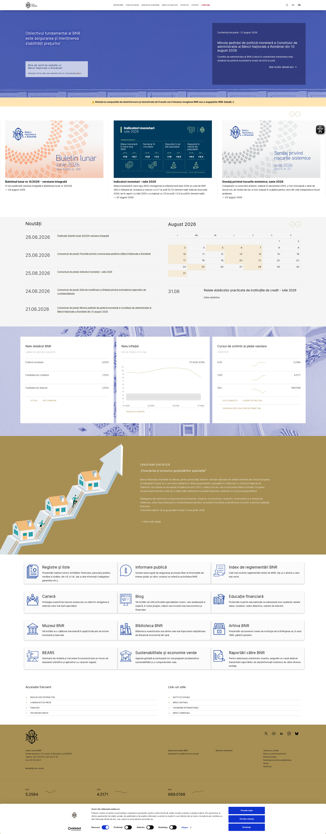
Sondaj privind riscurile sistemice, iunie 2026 (252, 181)
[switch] (128, 827)
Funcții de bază (132, 5)
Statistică (184, 5)
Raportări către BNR (247, 652)
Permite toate (247, 810)
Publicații (34, 708)
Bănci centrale (180, 702)
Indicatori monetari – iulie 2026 (135, 181)
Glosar (266, 763)
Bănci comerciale (181, 713)
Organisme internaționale (186, 708)
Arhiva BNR (239, 625)
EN (293, 5)
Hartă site (267, 766)
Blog (139, 596)
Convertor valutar (252, 400)
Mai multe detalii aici (281, 67)
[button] (299, 5)
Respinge (246, 827)
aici (78, 73)
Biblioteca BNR (148, 625)
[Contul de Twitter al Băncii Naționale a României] (267, 737)
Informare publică (151, 567)
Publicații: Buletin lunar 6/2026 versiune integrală (83, 235)
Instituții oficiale (181, 697)
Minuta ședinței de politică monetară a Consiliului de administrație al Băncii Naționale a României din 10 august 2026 (257, 46)
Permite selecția (247, 819)
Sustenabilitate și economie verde (166, 652)
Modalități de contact (34, 768)
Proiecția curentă (135, 412)
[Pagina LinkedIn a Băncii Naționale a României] (281, 737)
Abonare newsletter (224, 750)
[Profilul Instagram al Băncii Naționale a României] (289, 737)
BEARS (48, 652)
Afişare (184, 827)
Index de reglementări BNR (253, 567)
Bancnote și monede (151, 5)
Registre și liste (56, 567)
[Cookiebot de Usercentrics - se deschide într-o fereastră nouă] (74, 829)
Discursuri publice (39, 713)
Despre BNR (118, 5)
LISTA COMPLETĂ (229, 400)
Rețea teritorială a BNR (178, 750)
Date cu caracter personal (274, 754)
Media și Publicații (170, 5)
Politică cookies (270, 757)
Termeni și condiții (271, 750)
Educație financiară (246, 596)
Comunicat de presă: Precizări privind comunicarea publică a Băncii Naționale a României (104, 253)
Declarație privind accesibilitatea (277, 760)
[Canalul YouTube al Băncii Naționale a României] (274, 737)
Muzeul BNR (53, 625)
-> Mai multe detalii (151, 521)
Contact (195, 5)
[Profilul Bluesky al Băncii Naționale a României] (297, 737)
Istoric (34, 400)
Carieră (48, 596)
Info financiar (49, 400)
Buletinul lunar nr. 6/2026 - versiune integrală (36, 181)
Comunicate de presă (40, 702)
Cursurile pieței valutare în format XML (241, 408)
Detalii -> (229, 102)
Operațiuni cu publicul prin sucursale (183, 754)
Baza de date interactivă (42, 697)
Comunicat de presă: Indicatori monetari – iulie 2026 (84, 271)
